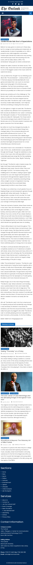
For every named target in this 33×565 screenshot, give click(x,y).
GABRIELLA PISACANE (19, 444)
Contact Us (5, 502)
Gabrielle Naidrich (18, 402)
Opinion (4, 484)
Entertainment (4, 39)
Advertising (5, 513)
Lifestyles (5, 487)
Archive (4, 515)
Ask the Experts (6, 491)
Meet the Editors (7, 508)
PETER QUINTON (19, 44)
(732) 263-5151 (21, 552)
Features (5, 480)
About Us (5, 500)
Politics (4, 478)
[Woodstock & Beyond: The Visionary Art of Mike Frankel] (16, 428)
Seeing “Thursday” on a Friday (12, 351)
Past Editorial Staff (9, 510)
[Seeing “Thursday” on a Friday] (16, 337)
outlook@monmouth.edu (11, 554)
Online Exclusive (7, 489)
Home (4, 472)
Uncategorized (14, 393)
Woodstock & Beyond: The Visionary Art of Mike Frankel (16, 441)
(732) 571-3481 (9, 552)
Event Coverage (7, 506)
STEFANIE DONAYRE (22, 353)
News (3, 474)
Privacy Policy (6, 517)
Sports (4, 476)
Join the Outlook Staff (8, 504)
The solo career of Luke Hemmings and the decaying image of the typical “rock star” (16, 398)
